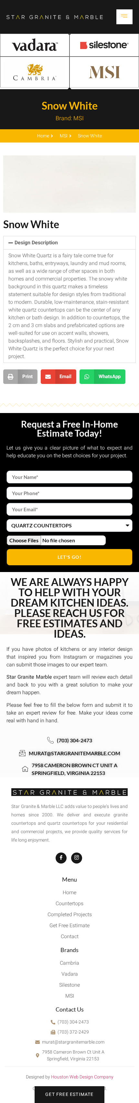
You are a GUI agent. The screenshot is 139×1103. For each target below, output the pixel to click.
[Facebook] (61, 858)
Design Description (36, 243)
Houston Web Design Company (82, 1077)
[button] (69, 242)
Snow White (70, 105)
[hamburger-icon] (124, 16)
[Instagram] (76, 858)
